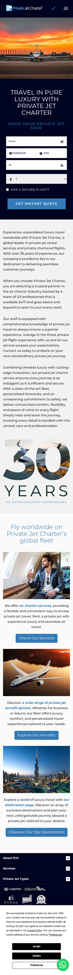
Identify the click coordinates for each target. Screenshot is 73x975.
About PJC (11, 858)
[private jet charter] (24, 10)
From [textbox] (12, 141)
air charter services (35, 606)
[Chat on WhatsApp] (63, 965)
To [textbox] (10, 164)
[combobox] (36, 141)
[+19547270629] (55, 8)
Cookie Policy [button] (34, 930)
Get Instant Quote (37, 204)
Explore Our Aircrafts (36, 735)
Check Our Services (36, 638)
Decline (37, 955)
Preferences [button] (55, 934)
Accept (36, 946)
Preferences (36, 965)
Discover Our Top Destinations (36, 832)
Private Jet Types (16, 879)
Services (9, 868)
